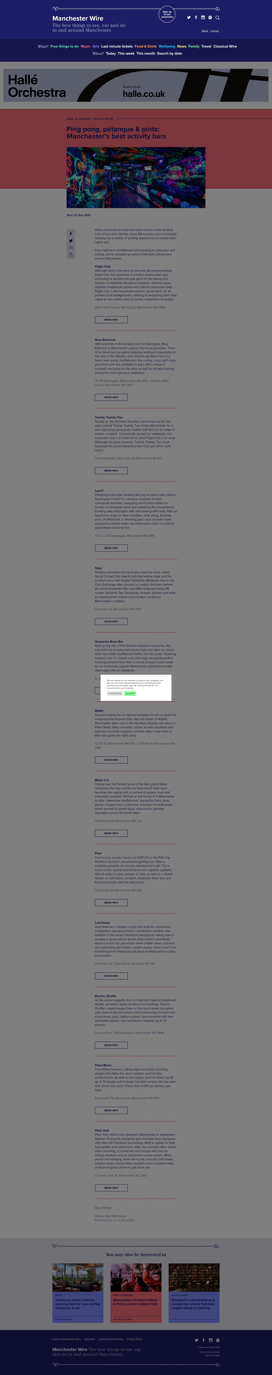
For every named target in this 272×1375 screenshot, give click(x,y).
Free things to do (64, 46)
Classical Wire (225, 46)
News (181, 46)
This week (126, 53)
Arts (96, 46)
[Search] (217, 18)
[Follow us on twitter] (189, 18)
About (204, 30)
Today (111, 53)
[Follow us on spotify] (210, 18)
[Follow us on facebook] (196, 18)
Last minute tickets (117, 46)
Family (193, 46)
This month (145, 53)
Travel (206, 46)
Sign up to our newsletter (167, 14)
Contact (214, 30)
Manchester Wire (77, 18)
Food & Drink (146, 46)
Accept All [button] (130, 693)
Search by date (169, 53)
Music (86, 46)
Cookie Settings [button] (115, 693)
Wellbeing (167, 46)
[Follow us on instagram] (203, 18)
